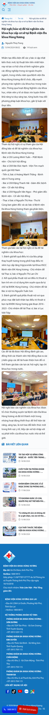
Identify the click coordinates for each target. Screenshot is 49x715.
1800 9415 (11, 574)
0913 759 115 (17, 667)
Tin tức (21, 19)
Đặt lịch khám (29, 710)
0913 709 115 (17, 650)
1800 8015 (18, 610)
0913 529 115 (17, 632)
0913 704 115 (17, 681)
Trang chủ (8, 19)
